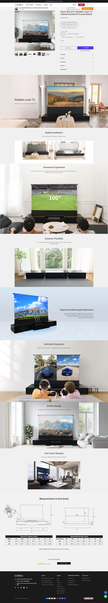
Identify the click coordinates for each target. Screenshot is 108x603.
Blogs (58, 580)
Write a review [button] (64, 563)
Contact (74, 4)
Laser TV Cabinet (29, 4)
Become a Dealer (60, 593)
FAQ (58, 578)
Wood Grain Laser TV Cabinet (47, 578)
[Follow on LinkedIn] (27, 587)
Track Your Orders (61, 588)
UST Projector (39, 4)
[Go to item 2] (21, 54)
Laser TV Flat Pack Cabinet (46, 582)
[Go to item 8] (48, 54)
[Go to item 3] (25, 54)
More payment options (85, 50)
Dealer (81, 4)
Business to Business (86, 580)
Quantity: (62, 40)
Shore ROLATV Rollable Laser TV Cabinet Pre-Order (54, 1)
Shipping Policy (71, 582)
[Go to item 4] (30, 54)
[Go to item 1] (16, 54)
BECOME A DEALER (87, 8)
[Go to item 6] (39, 54)
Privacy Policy (71, 578)
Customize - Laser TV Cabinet (47, 584)
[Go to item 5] (34, 54)
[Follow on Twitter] (18, 587)
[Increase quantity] (67, 43)
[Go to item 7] (43, 54)
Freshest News (60, 586)
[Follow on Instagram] (21, 587)
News (51, 4)
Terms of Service (71, 580)
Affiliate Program (85, 578)
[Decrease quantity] (62, 43)
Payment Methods (61, 591)
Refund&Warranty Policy (73, 584)
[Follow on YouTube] (24, 587)
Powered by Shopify (24, 598)
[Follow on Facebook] (15, 587)
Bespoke (46, 4)
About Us (59, 582)
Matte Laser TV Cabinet (46, 580)
